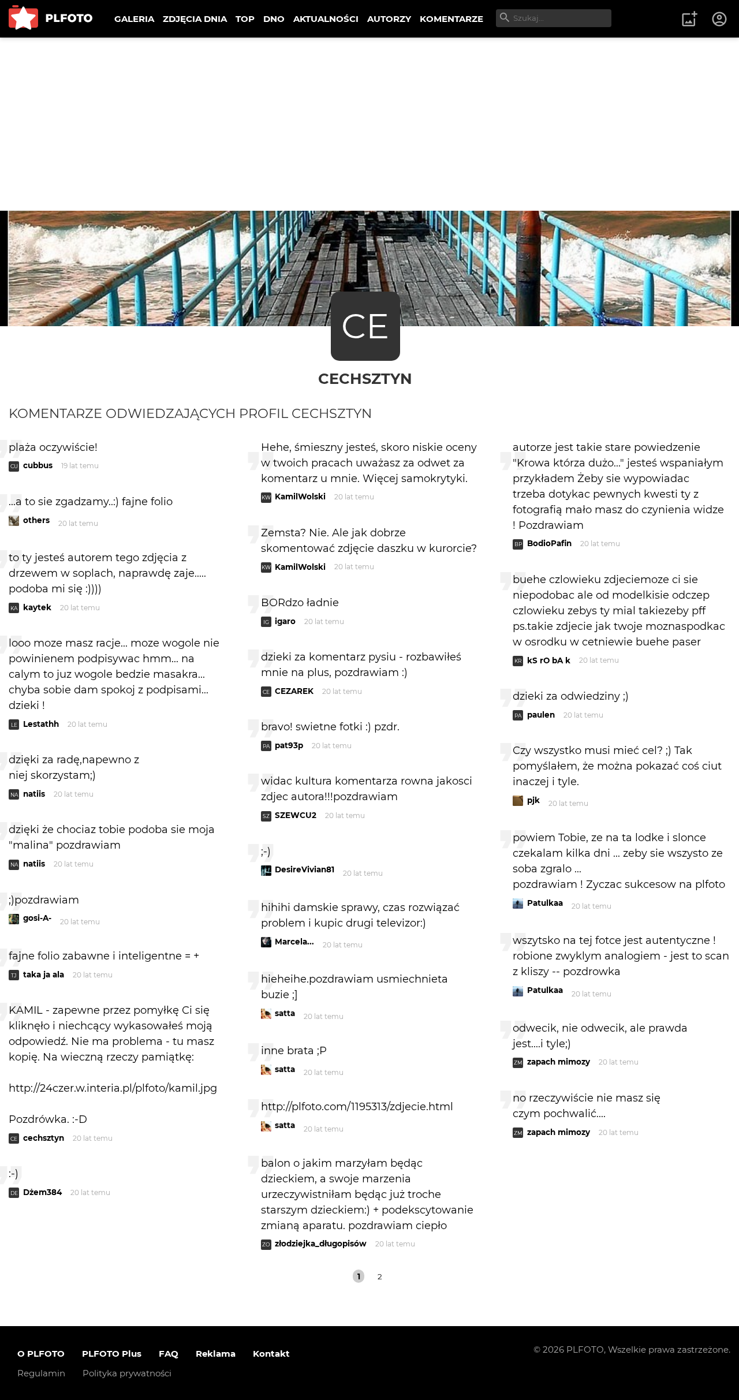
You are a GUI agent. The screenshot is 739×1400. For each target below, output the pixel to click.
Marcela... (294, 941)
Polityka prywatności (127, 1373)
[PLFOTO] (50, 19)
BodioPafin (549, 543)
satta (285, 1013)
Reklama (216, 1353)
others (36, 520)
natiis (34, 793)
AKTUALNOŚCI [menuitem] (326, 18)
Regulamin (41, 1373)
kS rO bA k (548, 660)
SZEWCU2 (295, 815)
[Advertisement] (369, 124)
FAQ (168, 1353)
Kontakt (271, 1353)
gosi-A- (37, 918)
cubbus (38, 465)
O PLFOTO (41, 1353)
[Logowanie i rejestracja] (720, 19)
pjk (533, 800)
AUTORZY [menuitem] (389, 18)
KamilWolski (300, 496)
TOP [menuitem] (245, 18)
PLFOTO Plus (111, 1353)
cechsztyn (365, 378)
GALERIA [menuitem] (134, 18)
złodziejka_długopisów (321, 1243)
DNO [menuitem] (274, 18)
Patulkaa (545, 903)
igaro (285, 621)
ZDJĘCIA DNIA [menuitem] (195, 18)
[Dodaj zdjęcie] (689, 19)
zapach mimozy (558, 1061)
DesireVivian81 (304, 869)
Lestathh (41, 724)
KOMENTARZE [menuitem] (451, 18)
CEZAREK (294, 691)
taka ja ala (43, 974)
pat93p (289, 745)
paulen (541, 714)
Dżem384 (42, 1192)
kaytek (37, 607)
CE (365, 326)
